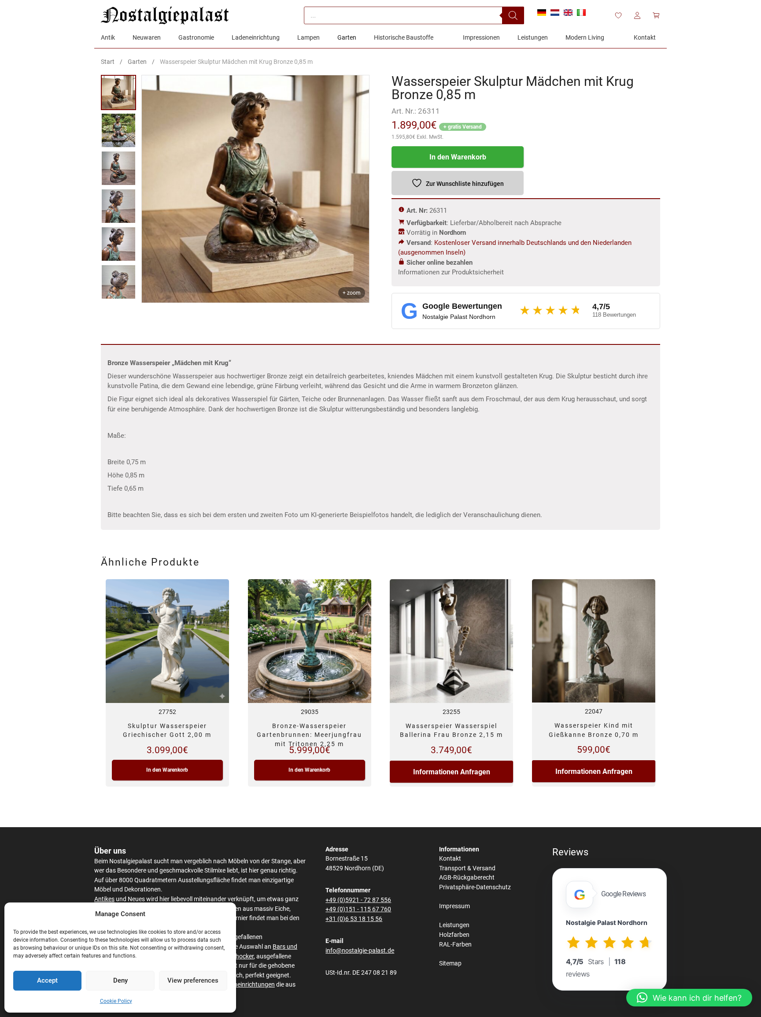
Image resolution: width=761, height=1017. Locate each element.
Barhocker (240, 956)
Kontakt (450, 858)
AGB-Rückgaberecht (467, 877)
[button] (689, 997)
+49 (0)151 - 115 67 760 (358, 909)
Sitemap (450, 963)
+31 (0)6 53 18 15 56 (353, 919)
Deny (120, 980)
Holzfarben (454, 935)
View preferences (192, 980)
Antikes (104, 899)
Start (108, 61)
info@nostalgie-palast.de (359, 950)
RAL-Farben (455, 944)
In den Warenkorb (457, 157)
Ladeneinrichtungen (247, 984)
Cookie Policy (116, 1001)
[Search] (513, 15)
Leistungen (454, 925)
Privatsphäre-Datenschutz (475, 887)
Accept (47, 980)
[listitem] (118, 92)
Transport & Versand (467, 868)
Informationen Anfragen (451, 772)
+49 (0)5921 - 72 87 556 (358, 900)
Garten (137, 61)
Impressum (454, 906)
